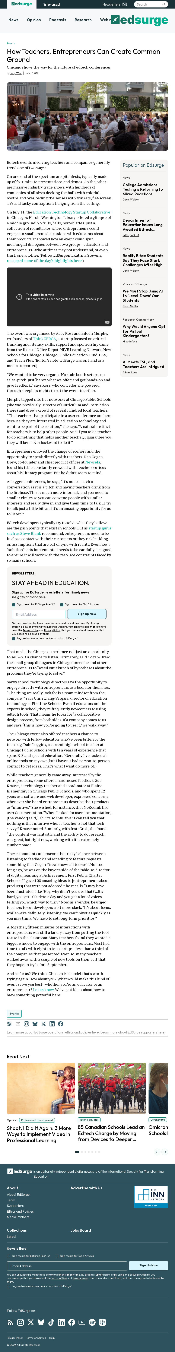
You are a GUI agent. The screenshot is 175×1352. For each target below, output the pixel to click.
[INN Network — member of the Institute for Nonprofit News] (151, 1197)
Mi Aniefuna (130, 341)
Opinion (34, 19)
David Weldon (131, 199)
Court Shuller (130, 306)
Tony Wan (16, 73)
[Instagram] (26, 1023)
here (95, 1032)
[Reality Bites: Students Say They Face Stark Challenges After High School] (144, 261)
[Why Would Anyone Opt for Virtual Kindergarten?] (144, 332)
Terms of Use (30, 630)
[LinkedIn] (52, 1023)
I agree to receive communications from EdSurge (47, 638)
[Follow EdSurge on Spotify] (92, 1322)
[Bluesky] (35, 1023)
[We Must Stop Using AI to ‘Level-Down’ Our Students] (144, 296)
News (13, 19)
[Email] (17, 1023)
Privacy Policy (52, 630)
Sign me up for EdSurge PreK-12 (36, 604)
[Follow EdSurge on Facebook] (71, 1322)
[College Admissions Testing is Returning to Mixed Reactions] (144, 190)
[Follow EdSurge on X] (30, 1322)
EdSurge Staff (131, 235)
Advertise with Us (86, 1187)
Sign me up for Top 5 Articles (82, 604)
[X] (43, 1023)
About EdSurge (18, 1194)
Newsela (92, 462)
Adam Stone (130, 372)
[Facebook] (60, 1023)
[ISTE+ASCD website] (51, 4)
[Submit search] (163, 4)
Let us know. (44, 989)
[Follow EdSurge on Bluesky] (41, 1322)
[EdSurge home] (21, 4)
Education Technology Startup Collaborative (71, 212)
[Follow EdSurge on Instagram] (20, 1322)
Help (52, 1337)
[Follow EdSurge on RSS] (10, 1322)
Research (83, 19)
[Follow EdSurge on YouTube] (82, 1322)
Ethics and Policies (20, 1211)
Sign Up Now (87, 614)
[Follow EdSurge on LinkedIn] (61, 1322)
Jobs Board (80, 1230)
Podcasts (57, 19)
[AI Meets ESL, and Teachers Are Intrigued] (144, 362)
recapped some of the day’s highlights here (44, 260)
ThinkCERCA (44, 338)
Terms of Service (36, 1337)
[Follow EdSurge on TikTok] (51, 1322)
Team (11, 1200)
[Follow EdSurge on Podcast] (102, 1322)
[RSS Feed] (9, 1023)
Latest (11, 1236)
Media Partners (18, 1217)
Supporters (15, 1205)
